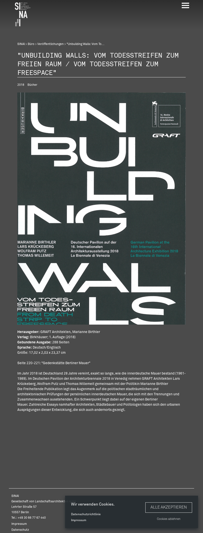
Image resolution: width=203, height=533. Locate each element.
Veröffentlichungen (50, 44)
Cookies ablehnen (168, 519)
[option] (101, 208)
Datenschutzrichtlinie (86, 514)
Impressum (78, 520)
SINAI (21, 44)
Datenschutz (20, 530)
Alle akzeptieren (169, 507)
